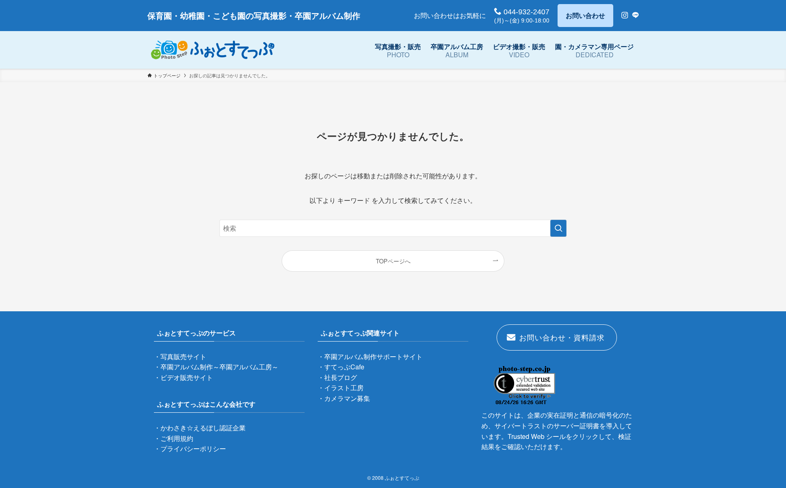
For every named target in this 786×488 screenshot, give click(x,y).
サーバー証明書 (576, 425)
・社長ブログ (337, 377)
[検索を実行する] (558, 228)
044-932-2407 (525, 12)
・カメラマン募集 (344, 398)
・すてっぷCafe (341, 366)
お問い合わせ (585, 15)
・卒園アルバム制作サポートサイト (370, 356)
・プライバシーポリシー (190, 448)
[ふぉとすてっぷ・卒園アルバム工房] (212, 50)
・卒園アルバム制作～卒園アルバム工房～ (216, 366)
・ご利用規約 (173, 438)
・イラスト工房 (341, 387)
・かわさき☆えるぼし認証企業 (200, 427)
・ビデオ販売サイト (183, 377)
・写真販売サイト (180, 356)
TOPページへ (393, 260)
